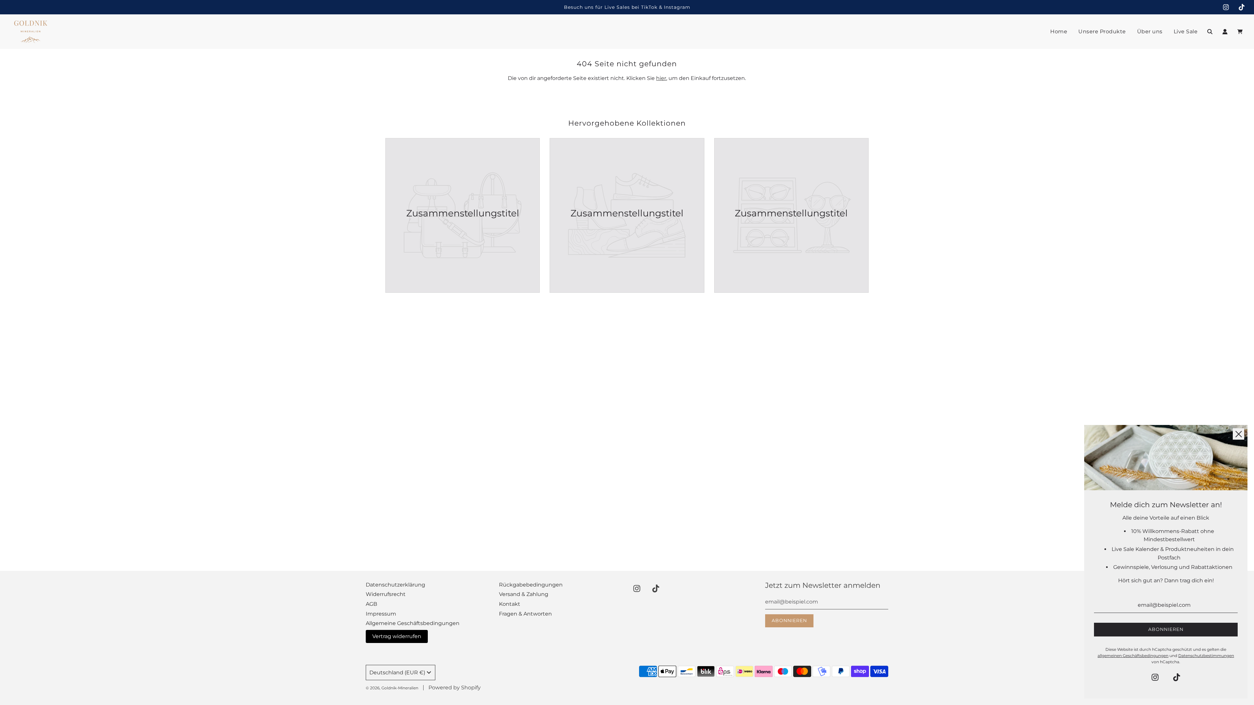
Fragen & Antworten (525, 614)
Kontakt (509, 604)
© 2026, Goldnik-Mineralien (392, 687)
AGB (371, 604)
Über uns (1150, 31)
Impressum (381, 614)
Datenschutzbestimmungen (1206, 655)
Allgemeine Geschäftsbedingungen (412, 623)
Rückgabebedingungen (531, 585)
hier (661, 78)
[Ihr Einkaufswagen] (1240, 31)
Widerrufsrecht (386, 594)
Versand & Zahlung (523, 594)
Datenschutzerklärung (395, 585)
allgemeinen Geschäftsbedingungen (1133, 655)
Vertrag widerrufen (396, 636)
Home (1058, 31)
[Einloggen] (1224, 31)
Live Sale (1186, 31)
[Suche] (1209, 31)
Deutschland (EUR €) (397, 672)
